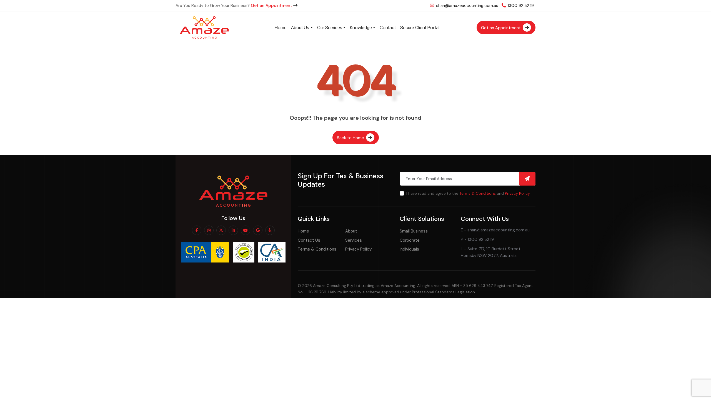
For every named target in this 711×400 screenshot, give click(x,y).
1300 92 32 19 (520, 5)
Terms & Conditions (477, 193)
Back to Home (351, 138)
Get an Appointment (272, 5)
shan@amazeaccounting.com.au (466, 5)
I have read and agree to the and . (468, 193)
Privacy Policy (517, 193)
